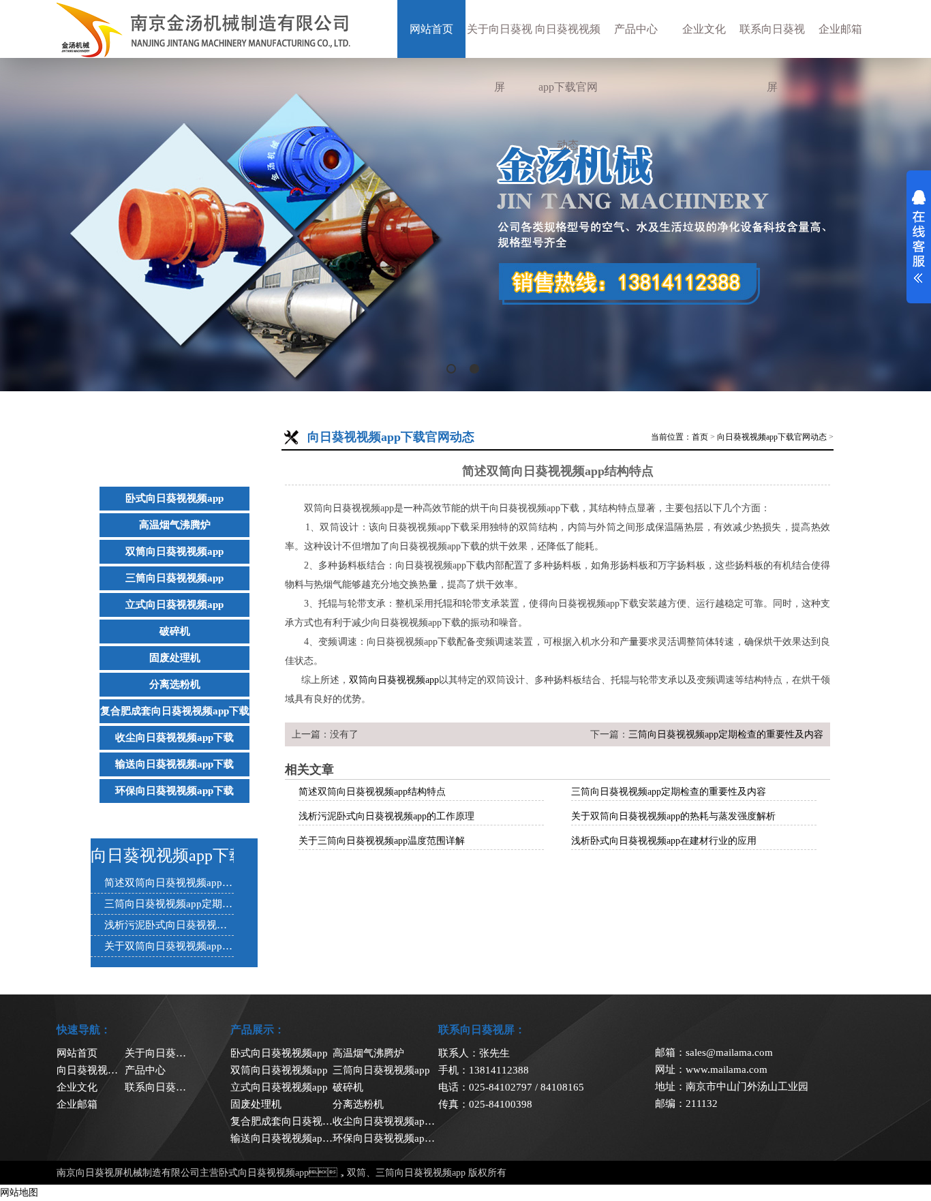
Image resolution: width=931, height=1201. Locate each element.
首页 (700, 437)
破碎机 (174, 631)
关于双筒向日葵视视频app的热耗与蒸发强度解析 (673, 816)
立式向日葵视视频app (174, 604)
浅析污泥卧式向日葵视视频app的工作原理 (386, 816)
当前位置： (671, 437)
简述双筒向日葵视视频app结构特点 (372, 792)
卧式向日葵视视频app (174, 498)
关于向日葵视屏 (499, 58)
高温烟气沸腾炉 (175, 524)
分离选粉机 (174, 684)
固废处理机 (174, 657)
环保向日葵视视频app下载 (174, 790)
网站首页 (431, 29)
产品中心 (636, 29)
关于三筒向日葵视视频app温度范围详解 (382, 841)
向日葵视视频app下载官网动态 (567, 87)
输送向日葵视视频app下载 (174, 764)
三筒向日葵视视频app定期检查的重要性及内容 (725, 734)
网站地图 (19, 1192)
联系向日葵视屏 (772, 58)
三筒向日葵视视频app (174, 578)
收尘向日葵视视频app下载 (174, 737)
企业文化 (704, 29)
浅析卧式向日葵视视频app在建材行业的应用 (664, 841)
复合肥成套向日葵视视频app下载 (174, 710)
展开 (918, 236)
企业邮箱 (840, 29)
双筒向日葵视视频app (174, 551)
